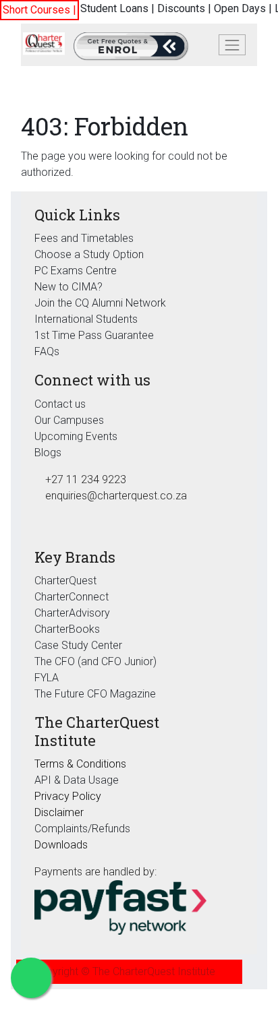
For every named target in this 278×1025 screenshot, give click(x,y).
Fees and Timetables (84, 238)
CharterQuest (65, 580)
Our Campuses (69, 420)
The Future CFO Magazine (95, 693)
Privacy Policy (67, 796)
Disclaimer (59, 812)
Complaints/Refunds (82, 828)
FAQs (46, 351)
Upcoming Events (75, 436)
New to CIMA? (68, 286)
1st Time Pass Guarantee (95, 335)
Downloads (61, 844)
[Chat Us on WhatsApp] (31, 978)
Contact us (60, 404)
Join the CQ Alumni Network (100, 303)
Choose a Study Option (89, 254)
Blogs (47, 452)
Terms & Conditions (80, 763)
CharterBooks (67, 629)
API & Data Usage (76, 780)
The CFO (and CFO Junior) (95, 661)
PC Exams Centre (75, 270)
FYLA (46, 677)
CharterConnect (71, 596)
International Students (86, 319)
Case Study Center (78, 645)
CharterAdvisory (72, 613)
